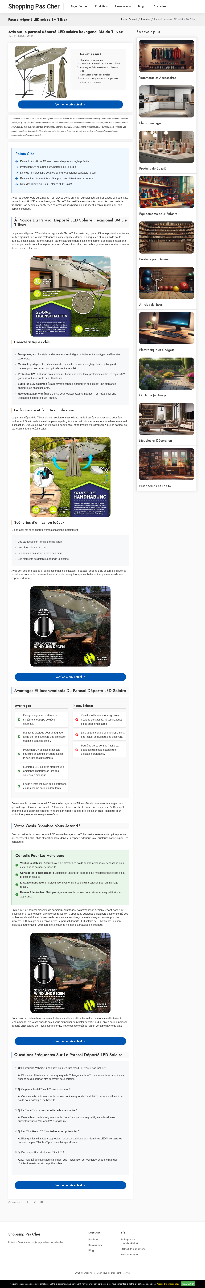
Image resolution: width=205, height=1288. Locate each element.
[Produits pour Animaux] (166, 237)
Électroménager (150, 123)
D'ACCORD (188, 1283)
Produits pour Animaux (155, 259)
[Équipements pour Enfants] (166, 192)
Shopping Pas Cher (24, 1234)
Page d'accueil (79, 6)
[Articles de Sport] (166, 282)
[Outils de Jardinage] (166, 373)
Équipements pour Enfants (158, 214)
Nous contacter (129, 1254)
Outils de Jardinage (152, 395)
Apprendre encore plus (168, 1283)
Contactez (160, 6)
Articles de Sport (151, 304)
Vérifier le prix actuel (69, 104)
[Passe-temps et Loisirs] (166, 464)
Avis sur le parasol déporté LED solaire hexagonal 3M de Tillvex (65, 31)
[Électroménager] (166, 101)
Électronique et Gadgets (156, 350)
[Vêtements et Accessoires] (166, 56)
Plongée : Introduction (91, 60)
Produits (100, 6)
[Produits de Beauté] (166, 146)
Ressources (122, 6)
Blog (141, 6)
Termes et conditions (132, 1249)
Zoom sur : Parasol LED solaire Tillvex (100, 63)
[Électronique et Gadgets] (166, 328)
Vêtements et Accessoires (157, 77)
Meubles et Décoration (155, 440)
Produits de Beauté (153, 168)
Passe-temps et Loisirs (155, 486)
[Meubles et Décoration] (166, 418)
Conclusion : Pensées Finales (95, 74)
